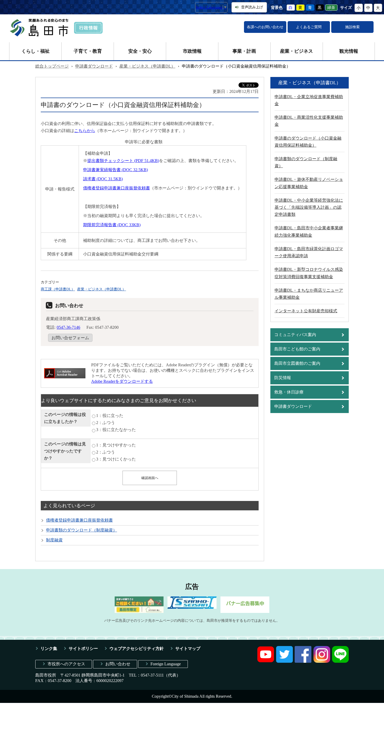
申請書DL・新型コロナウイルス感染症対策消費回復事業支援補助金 (309, 273)
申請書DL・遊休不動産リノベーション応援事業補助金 (309, 183)
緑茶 (331, 7)
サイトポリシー (83, 648)
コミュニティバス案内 (295, 334)
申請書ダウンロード (94, 66)
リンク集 (48, 648)
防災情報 (282, 377)
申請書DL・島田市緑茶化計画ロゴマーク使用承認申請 (309, 252)
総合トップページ (52, 66)
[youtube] (265, 661)
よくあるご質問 (309, 27)
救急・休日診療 (289, 392)
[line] (340, 661)
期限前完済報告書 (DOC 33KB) (112, 225)
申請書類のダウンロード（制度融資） (81, 530)
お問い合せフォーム (70, 338)
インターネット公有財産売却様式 (306, 311)
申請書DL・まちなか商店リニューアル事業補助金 (309, 294)
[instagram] (321, 661)
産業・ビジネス (296, 51)
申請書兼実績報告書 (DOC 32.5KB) (115, 170)
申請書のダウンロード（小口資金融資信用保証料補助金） (308, 141)
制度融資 (54, 540)
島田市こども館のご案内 (297, 349)
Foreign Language (165, 664)
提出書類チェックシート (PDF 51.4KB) (123, 160)
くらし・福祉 (35, 51)
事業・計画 (244, 51)
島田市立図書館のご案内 (297, 363)
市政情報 (192, 51)
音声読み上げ (252, 7)
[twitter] (284, 661)
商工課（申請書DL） (58, 289)
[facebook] (303, 661)
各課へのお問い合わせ (265, 27)
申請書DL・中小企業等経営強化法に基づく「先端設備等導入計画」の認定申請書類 (309, 207)
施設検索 (352, 27)
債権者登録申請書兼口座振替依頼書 (116, 188)
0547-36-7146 (68, 327)
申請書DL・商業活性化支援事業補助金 (309, 121)
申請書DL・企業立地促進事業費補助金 (309, 100)
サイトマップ (187, 648)
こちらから (84, 130)
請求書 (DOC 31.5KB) (103, 179)
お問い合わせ (117, 664)
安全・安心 (140, 51)
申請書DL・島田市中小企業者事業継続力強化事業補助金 (309, 231)
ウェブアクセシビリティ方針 (136, 648)
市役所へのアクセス (66, 664)
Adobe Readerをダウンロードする (122, 381)
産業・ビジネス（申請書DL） (147, 66)
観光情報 (348, 51)
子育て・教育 (88, 51)
